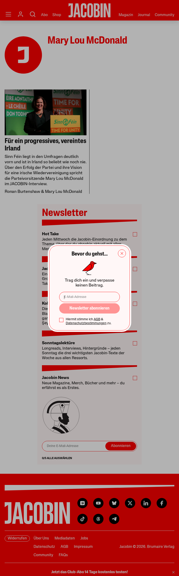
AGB (97, 319)
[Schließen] (122, 253)
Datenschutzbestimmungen (86, 323)
